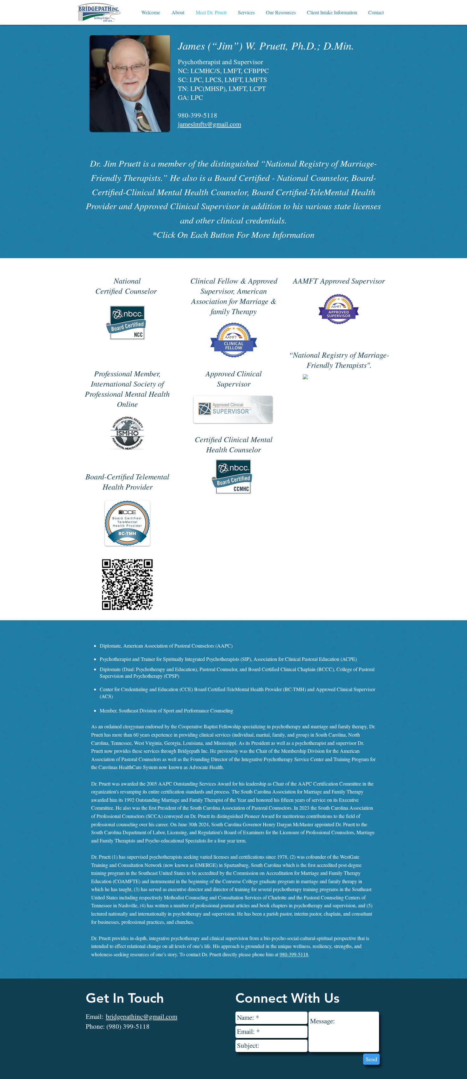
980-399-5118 (294, 954)
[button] (178, 12)
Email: (131, 1016)
